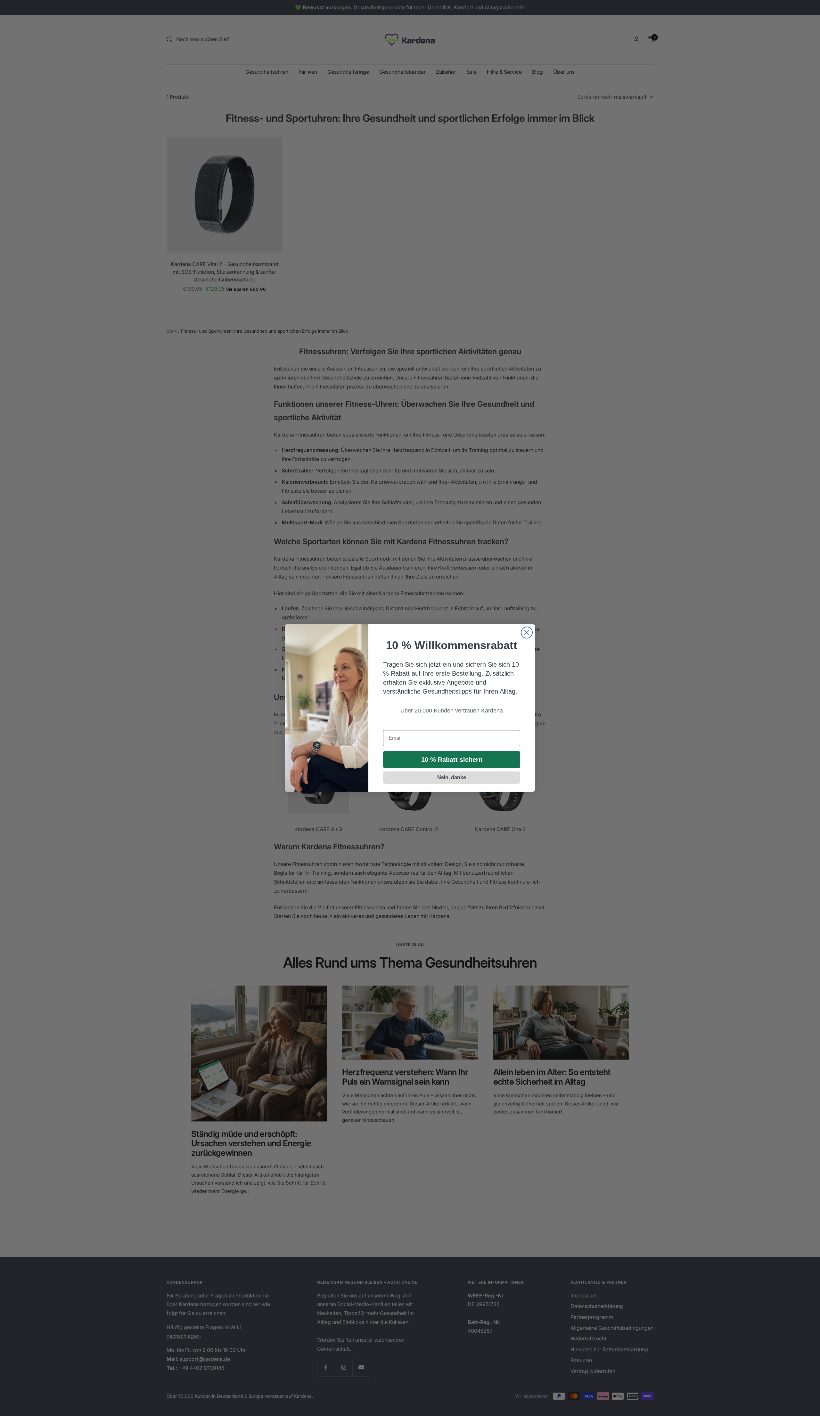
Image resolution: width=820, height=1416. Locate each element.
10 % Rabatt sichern (451, 759)
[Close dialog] (526, 632)
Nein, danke (451, 777)
